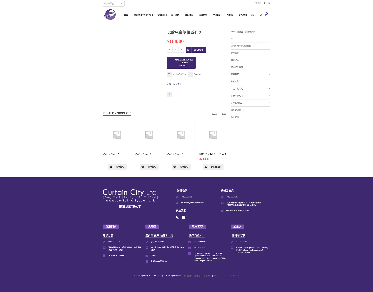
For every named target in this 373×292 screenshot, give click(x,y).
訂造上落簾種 (237, 89)
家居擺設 (177, 84)
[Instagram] (269, 3)
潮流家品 (235, 60)
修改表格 (208, 276)
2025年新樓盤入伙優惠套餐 (243, 32)
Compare (197, 74)
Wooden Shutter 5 (111, 154)
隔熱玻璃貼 (236, 110)
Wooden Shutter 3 (143, 154)
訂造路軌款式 (237, 103)
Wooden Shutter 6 (175, 154)
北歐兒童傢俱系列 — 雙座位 (212, 154)
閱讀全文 (120, 166)
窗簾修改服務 (237, 67)
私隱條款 (188, 276)
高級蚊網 (235, 117)
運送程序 (198, 276)
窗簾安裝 (235, 81)
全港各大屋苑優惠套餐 (241, 46)
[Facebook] (264, 3)
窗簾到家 (235, 74)
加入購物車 (198, 50)
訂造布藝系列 (237, 96)
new (232, 39)
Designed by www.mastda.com (226, 276)
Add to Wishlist (179, 74)
